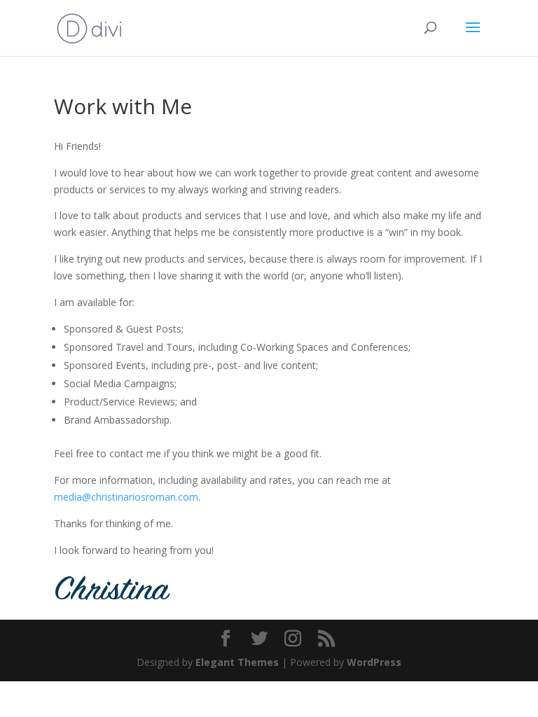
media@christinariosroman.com (126, 496)
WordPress (374, 662)
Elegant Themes (237, 662)
